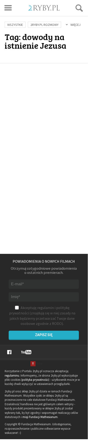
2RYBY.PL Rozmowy (44, 25)
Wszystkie (15, 25)
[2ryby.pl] (44, 9)
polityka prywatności (35, 380)
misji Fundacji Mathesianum (40, 417)
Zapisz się (43, 334)
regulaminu (12, 375)
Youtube (26, 352)
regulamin (45, 307)
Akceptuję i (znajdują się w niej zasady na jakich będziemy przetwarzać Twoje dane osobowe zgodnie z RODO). (42, 315)
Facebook (9, 352)
